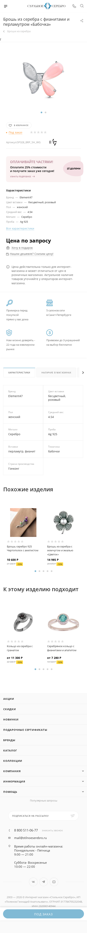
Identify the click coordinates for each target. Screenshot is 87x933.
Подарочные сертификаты (25, 730)
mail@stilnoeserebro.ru (30, 838)
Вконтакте (33, 881)
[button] (41, 112)
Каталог (10, 750)
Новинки (11, 719)
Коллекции (12, 761)
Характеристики (19, 372)
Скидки (9, 709)
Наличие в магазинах (56, 372)
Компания (12, 771)
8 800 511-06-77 (26, 830)
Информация (14, 781)
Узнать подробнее (20, 176)
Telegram (43, 881)
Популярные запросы (43, 800)
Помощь (10, 792)
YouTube (54, 881)
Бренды (9, 740)
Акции (8, 699)
